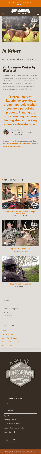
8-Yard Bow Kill (7, 346)
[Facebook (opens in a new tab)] (18, 4)
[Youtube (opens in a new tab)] (23, 4)
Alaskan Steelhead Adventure (11, 342)
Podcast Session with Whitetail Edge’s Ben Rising (20, 212)
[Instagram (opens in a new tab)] (20, 4)
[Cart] (2, 14)
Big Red (4, 330)
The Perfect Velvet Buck (9, 338)
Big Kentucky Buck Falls (20, 248)
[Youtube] (14, 440)
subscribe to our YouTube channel (20, 144)
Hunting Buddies (7, 334)
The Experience (9, 319)
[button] (38, 14)
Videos (34, 59)
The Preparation (9, 313)
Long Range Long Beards (20, 284)
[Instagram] (7, 440)
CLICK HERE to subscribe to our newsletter (20, 2)
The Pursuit (24, 59)
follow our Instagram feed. (12, 146)
